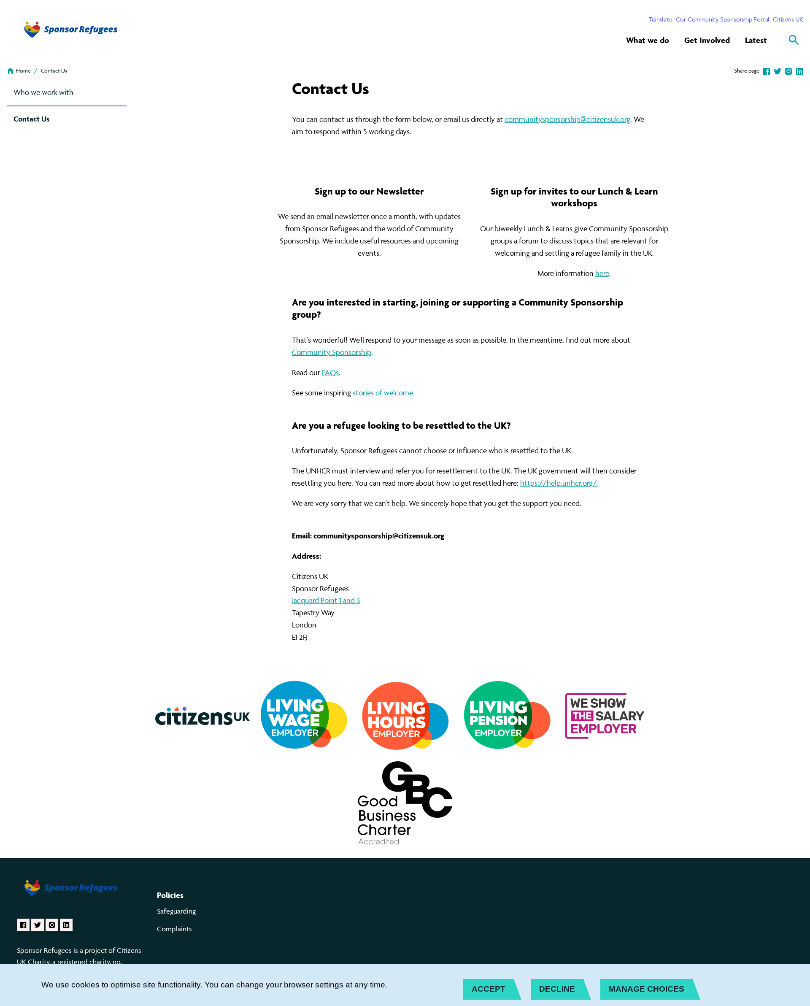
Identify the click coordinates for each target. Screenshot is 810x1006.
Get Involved (707, 40)
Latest (756, 40)
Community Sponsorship (331, 352)
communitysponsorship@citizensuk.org (567, 119)
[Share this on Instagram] (788, 70)
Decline (557, 988)
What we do (647, 40)
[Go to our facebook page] (23, 925)
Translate (660, 19)
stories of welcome (383, 392)
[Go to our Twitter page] (37, 925)
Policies (170, 895)
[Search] (794, 40)
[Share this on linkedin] (799, 70)
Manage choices (646, 988)
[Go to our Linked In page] (66, 925)
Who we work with (43, 92)
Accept (488, 988)
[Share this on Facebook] (766, 70)
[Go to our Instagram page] (52, 925)
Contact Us (54, 70)
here (602, 273)
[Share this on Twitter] (777, 70)
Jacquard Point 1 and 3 (326, 600)
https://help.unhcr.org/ (558, 483)
